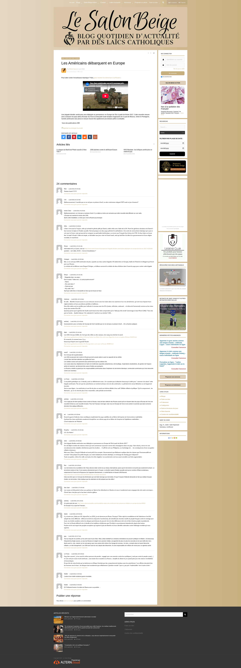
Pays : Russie (75, 58)
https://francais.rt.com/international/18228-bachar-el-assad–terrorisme (85, 474)
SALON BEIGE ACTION (173, 83)
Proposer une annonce (172, 377)
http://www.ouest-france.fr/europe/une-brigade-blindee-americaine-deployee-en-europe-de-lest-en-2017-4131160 (118, 248)
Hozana (177, 228)
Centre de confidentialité (170, 414)
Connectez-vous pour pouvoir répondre (75, 193)
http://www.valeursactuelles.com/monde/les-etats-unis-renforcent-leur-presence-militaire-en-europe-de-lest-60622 (111, 503)
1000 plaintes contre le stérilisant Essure (103, 150)
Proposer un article (141, 2)
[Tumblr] (90, 137)
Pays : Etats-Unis (66, 58)
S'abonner (128, 629)
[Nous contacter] (171, 438)
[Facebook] (69, 137)
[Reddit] (84, 137)
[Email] (95, 137)
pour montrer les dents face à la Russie (107, 78)
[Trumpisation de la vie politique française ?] (58, 651)
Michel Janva (73, 69)
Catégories (165, 405)
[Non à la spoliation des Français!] (173, 103)
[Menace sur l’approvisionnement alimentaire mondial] (58, 623)
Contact (103, 2)
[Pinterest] (74, 137)
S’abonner (165, 402)
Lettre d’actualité (114, 2)
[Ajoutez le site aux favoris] (173, 438)
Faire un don (165, 399)
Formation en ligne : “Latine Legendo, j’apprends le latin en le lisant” (172, 364)
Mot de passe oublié (179, 69)
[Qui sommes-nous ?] (169, 438)
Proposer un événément (172, 385)
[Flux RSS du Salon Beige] (174, 438)
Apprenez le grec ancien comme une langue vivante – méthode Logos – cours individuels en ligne (172, 343)
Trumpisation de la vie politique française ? (77, 645)
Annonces (127, 2)
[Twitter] (63, 137)
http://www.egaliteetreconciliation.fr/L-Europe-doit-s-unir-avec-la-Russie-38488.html (89, 344)
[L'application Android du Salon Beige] (176, 438)
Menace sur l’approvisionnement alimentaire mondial (80, 617)
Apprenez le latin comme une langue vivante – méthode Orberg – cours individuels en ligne (173, 353)
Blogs (78, 2)
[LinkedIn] (79, 137)
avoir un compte (68, 601)
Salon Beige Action (90, 2)
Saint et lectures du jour (169, 408)
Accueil (71, 2)
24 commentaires (71, 71)
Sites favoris (165, 411)
